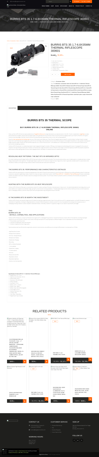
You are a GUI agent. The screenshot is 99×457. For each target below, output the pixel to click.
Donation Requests (56, 430)
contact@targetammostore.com (38, 430)
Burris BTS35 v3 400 (65, 90)
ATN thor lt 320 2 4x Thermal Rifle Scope (37, 393)
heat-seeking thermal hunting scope (21, 139)
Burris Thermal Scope (56, 92)
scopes (84, 94)
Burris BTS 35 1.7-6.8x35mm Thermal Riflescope (67, 174)
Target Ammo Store (43, 454)
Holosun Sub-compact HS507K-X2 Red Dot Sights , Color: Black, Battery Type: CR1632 (37, 354)
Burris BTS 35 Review (65, 85)
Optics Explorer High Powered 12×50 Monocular (15, 394)
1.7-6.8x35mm (56, 83)
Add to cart (68, 74)
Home (31, 22)
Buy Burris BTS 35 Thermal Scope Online (63, 94)
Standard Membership (57, 425)
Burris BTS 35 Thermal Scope (77, 85)
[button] (46, 46)
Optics (17, 41)
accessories (63, 83)
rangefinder (82, 134)
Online (49, 130)
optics (80, 94)
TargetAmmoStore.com (39, 134)
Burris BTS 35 (15, 213)
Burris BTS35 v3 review (86, 90)
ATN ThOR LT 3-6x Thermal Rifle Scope (59, 353)
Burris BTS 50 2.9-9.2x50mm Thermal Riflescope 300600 (80, 352)
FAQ (53, 427)
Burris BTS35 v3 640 (75, 90)
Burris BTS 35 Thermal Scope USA (70, 88)
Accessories (13, 41)
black (68, 83)
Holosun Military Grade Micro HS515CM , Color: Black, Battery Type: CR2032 (82, 391)
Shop (35, 22)
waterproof (56, 96)
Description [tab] (12, 108)
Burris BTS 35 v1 (82, 88)
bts (70, 83)
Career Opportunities (56, 432)
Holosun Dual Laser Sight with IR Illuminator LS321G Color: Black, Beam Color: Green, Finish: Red (59, 392)
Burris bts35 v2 (56, 90)
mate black (76, 94)
